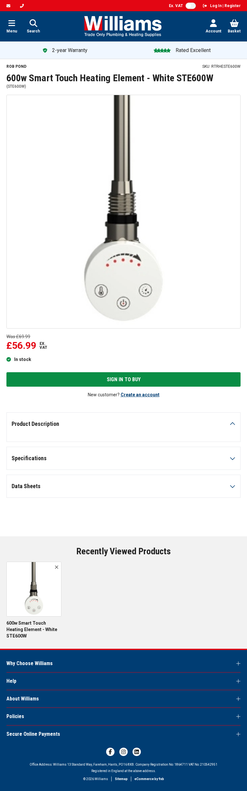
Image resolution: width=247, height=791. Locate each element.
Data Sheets (26, 486)
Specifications (29, 458)
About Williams (22, 699)
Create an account (140, 394)
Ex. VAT (176, 6)
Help (11, 681)
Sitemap (121, 779)
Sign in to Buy (124, 379)
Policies (15, 716)
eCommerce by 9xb (149, 779)
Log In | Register (225, 6)
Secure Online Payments (33, 734)
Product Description (35, 423)
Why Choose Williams (29, 663)
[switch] (191, 6)
